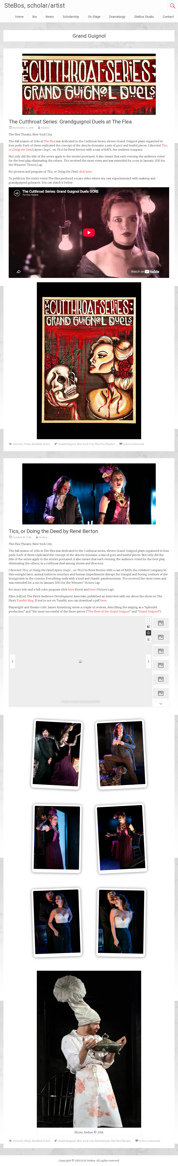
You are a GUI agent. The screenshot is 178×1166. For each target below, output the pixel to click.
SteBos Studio (144, 16)
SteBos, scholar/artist (34, 5)
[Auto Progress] (148, 639)
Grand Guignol (67, 444)
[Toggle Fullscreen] (148, 620)
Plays (27, 444)
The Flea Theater (105, 444)
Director (18, 444)
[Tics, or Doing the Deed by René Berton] (89, 523)
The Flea (49, 141)
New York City (85, 444)
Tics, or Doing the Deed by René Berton (53, 531)
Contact (168, 16)
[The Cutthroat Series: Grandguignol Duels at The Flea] (89, 114)
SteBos (45, 127)
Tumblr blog (25, 600)
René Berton (102, 1140)
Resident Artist (41, 444)
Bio (35, 16)
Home (19, 16)
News (50, 16)
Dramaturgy (117, 16)
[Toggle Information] (148, 633)
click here (85, 171)
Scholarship (71, 16)
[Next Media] (148, 661)
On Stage (94, 16)
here (71, 589)
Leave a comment (133, 444)
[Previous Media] (12, 661)
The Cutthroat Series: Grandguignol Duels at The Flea (70, 122)
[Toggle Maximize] (148, 626)
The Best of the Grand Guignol (109, 611)
